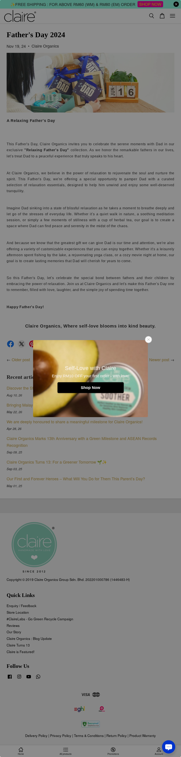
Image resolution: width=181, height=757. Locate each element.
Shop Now (90, 387)
